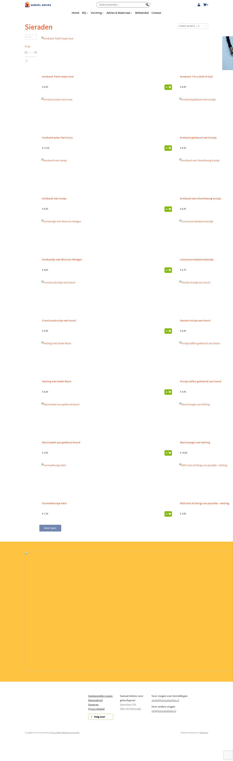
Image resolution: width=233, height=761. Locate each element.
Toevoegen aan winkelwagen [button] (168, 87)
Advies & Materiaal (118, 13)
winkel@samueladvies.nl (165, 700)
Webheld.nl (204, 732)
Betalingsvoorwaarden (70, 732)
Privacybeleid (56, 732)
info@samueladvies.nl (164, 711)
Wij (84, 13)
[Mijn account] (198, 5)
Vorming (96, 13)
